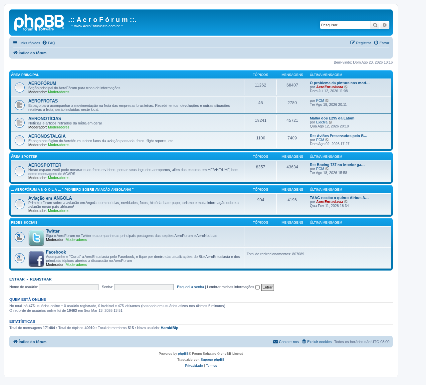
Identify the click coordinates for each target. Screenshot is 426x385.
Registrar (41, 279)
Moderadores (59, 92)
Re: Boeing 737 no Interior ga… (337, 165)
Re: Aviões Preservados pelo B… (338, 136)
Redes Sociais (24, 222)
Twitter (53, 231)
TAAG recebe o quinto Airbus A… (339, 198)
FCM (320, 100)
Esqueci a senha (190, 287)
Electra (321, 122)
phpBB (183, 353)
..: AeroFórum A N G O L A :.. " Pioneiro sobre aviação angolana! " (72, 189)
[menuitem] (48, 43)
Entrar (17, 279)
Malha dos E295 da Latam (332, 118)
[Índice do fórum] (39, 21)
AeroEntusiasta (329, 87)
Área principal (25, 75)
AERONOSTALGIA (47, 136)
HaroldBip (169, 328)
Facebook (56, 252)
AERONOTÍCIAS (44, 118)
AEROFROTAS (43, 100)
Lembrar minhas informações (231, 287)
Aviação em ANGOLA (50, 198)
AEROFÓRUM (42, 83)
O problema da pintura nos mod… (340, 83)
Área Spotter (24, 156)
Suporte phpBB (213, 359)
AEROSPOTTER (44, 165)
